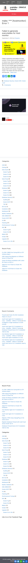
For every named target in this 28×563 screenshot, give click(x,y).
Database (4, 188)
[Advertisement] (14, 141)
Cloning (4, 167)
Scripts (4, 236)
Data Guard (5, 169)
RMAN (4, 234)
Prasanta (4, 315)
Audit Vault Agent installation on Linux (12, 337)
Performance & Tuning (8, 225)
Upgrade (4, 239)
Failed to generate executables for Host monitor (11, 33)
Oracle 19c (6, 176)
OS (3, 220)
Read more (14, 72)
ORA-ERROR (5, 216)
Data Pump (5, 179)
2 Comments (7, 85)
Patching (4, 222)
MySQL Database (7, 213)
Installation (5, 209)
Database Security (9, 81)
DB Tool (4, 206)
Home (4, 2)
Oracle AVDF (18, 81)
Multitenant (5, 211)
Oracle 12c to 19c (8, 241)
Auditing (5, 199)
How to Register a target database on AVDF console (14, 322)
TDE (4, 204)
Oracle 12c (6, 174)
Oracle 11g (6, 172)
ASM (3, 165)
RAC (3, 227)
